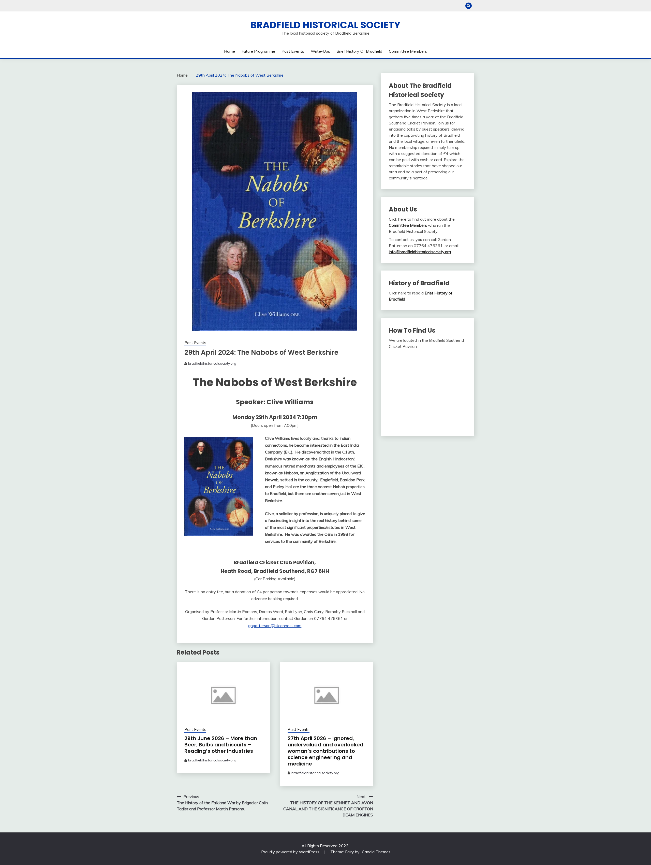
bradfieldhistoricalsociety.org (212, 363)
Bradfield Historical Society (325, 25)
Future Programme (258, 51)
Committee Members (408, 51)
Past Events (293, 51)
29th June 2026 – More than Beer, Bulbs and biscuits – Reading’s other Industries (220, 745)
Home (229, 51)
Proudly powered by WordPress (290, 851)
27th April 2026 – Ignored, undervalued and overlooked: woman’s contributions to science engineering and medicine (326, 751)
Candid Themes (376, 851)
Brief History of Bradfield (359, 51)
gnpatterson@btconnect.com (274, 625)
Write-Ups (320, 51)
